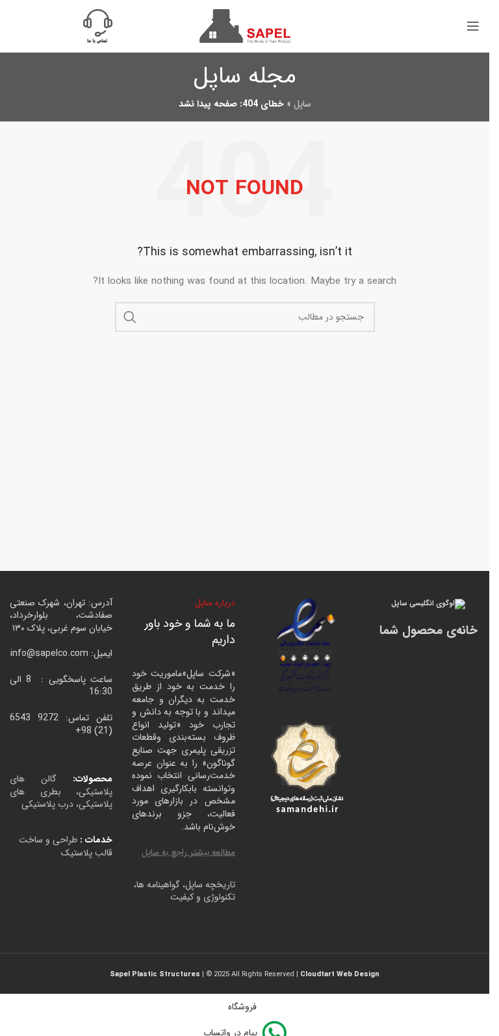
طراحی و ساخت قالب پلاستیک (65, 846)
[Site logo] (244, 25)
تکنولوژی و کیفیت (202, 897)
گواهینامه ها (158, 885)
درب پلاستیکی (47, 804)
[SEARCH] (130, 317)
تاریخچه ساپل (210, 885)
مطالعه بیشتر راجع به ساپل (188, 852)
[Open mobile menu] (473, 26)
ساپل (302, 104)
